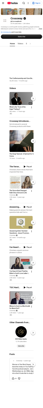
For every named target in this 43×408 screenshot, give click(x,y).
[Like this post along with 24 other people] (13, 378)
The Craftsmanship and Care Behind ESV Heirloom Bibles (21, 78)
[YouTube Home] (12, 3)
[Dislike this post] (19, 378)
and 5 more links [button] (16, 32)
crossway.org (6, 32)
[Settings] (28, 3)
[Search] (23, 3)
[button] (30, 43)
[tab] (12, 43)
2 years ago (27, 360)
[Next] (33, 98)
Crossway (12, 195)
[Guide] (3, 3)
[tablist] (21, 43)
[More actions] (31, 107)
